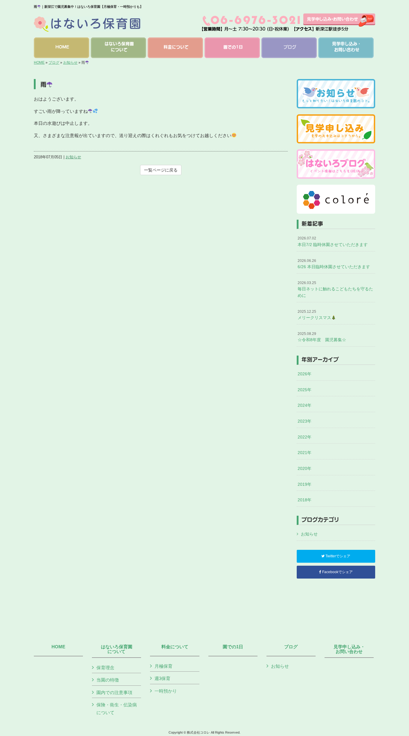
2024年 (304, 405)
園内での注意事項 (114, 692)
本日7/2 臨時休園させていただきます (333, 241)
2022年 (304, 437)
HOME (39, 62)
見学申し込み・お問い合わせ (349, 649)
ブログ (54, 62)
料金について (174, 646)
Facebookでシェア (337, 572)
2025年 (304, 389)
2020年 (304, 468)
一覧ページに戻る (161, 170)
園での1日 (233, 646)
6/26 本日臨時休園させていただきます (334, 264)
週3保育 (162, 678)
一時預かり (165, 690)
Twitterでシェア (337, 556)
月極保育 (163, 666)
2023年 (304, 421)
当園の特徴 (107, 679)
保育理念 (105, 667)
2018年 (304, 499)
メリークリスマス (314, 314)
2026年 (304, 373)
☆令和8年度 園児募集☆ (322, 337)
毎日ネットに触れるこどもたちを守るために (335, 289)
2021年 (304, 452)
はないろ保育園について (116, 649)
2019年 (304, 484)
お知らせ (70, 62)
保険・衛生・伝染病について (116, 708)
